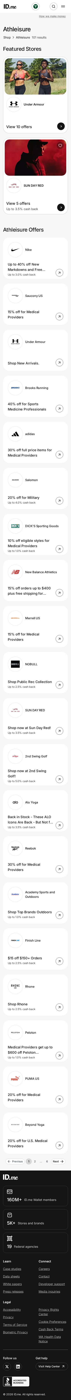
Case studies (12, 1269)
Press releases (13, 1291)
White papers (12, 1284)
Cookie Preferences (52, 1322)
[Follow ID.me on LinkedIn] (18, 1367)
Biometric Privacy (15, 1332)
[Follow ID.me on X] (7, 1367)
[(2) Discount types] (36, 6)
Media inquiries (49, 1291)
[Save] (60, 64)
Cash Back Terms (51, 1329)
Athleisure (23, 37)
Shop (7, 37)
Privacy (8, 1317)
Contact (44, 1276)
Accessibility (12, 1309)
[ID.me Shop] (12, 6)
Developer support (52, 1284)
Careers (44, 1269)
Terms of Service (15, 1325)
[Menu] (63, 6)
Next (56, 1161)
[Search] (53, 6)
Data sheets (11, 1276)
